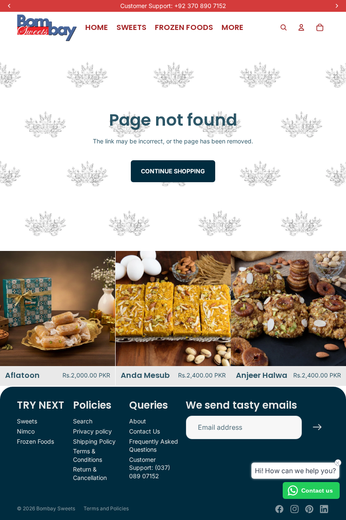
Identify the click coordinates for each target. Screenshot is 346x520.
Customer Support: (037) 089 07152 (149, 468)
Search (82, 421)
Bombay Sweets (55, 508)
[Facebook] (279, 509)
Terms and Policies (106, 508)
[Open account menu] (301, 27)
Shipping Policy (94, 441)
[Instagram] (294, 509)
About (137, 421)
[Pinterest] (309, 509)
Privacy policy (92, 431)
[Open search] (283, 27)
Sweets (27, 421)
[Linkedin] (324, 509)
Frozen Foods (35, 441)
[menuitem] (232, 27)
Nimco (26, 431)
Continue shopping (173, 171)
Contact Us (144, 431)
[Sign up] (317, 427)
